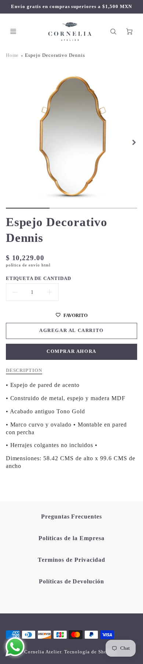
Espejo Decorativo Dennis (55, 55)
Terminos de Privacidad (71, 560)
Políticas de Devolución (71, 581)
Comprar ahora (71, 351)
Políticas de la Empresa (71, 538)
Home (12, 55)
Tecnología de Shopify (90, 651)
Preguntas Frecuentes (71, 516)
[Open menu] (13, 31)
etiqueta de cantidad (38, 278)
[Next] (133, 142)
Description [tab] (24, 370)
